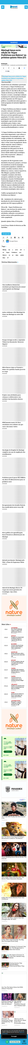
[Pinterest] (22, 237)
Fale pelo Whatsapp (14, 1041)
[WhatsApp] (7, 1041)
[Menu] (2, 7)
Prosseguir (14, 1036)
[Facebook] (8, 68)
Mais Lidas (6, 620)
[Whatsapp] (3, 68)
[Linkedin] (18, 237)
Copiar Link (7, 233)
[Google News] (24, 68)
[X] (14, 68)
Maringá (14, 42)
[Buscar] (26, 7)
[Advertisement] (14, 25)
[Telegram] (19, 68)
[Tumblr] (3, 241)
